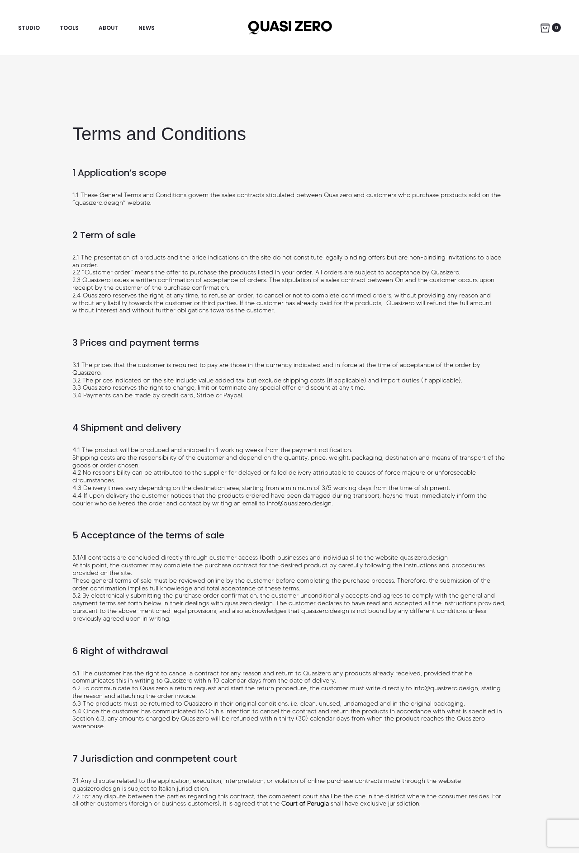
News (146, 28)
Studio (29, 28)
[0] (545, 27)
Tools (69, 28)
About (109, 28)
